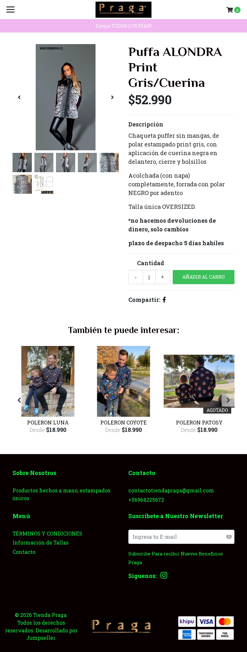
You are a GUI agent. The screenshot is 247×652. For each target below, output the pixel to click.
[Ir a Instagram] (163, 577)
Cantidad (150, 263)
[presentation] (19, 97)
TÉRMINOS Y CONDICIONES (47, 533)
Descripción (145, 124)
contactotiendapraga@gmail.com (171, 490)
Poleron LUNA (48, 422)
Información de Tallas (41, 542)
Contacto (24, 551)
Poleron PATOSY (199, 422)
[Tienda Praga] (123, 9)
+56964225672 (146, 499)
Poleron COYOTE (123, 422)
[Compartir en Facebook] (164, 299)
